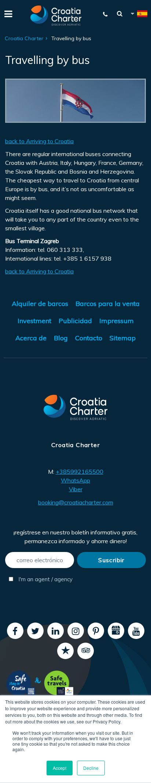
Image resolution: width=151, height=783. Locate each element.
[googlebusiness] (116, 631)
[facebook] (15, 631)
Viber (75, 489)
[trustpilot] (65, 651)
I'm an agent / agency (45, 579)
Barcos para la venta (108, 303)
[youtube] (136, 631)
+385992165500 (79, 471)
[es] (138, 14)
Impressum (116, 321)
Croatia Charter (24, 38)
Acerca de (31, 338)
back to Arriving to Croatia (39, 141)
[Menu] (7, 13)
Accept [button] (59, 768)
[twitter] (35, 631)
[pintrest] (96, 631)
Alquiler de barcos (40, 303)
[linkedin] (55, 631)
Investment (34, 321)
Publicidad (75, 321)
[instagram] (75, 631)
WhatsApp (75, 480)
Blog (61, 338)
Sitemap (123, 338)
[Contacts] (106, 14)
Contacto (88, 338)
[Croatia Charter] (56, 15)
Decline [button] (91, 768)
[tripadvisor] (85, 651)
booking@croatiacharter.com (75, 502)
